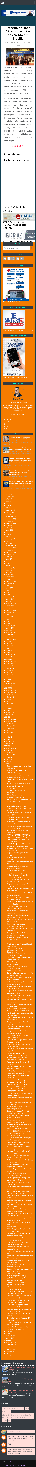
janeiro (10, 512)
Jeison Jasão (18, 399)
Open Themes (20, 1465)
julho (9, 499)
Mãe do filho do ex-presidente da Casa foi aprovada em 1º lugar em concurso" (16, 1416)
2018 (7, 717)
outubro (10, 521)
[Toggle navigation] (32, 2)
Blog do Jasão (11, 1462)
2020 (8, 659)
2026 (8, 494)
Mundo (6, 428)
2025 (8, 514)
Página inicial (8, 419)
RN (5, 424)
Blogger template (8, 1465)
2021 (8, 630)
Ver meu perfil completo (18, 414)
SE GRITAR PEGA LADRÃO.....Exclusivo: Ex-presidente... (16, 790)
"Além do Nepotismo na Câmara (12, 1408)
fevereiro (10, 510)
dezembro (11, 517)
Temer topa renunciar (14, 942)
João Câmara (9, 422)
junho (9, 501)
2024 (8, 543)
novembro (11, 519)
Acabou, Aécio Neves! (15, 971)
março (9, 508)
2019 (8, 688)
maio (9, 503)
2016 (8, 1340)
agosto (10, 497)
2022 (8, 601)
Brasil (6, 426)
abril (9, 505)
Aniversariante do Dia (14, 1227)
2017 (7, 746)
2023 (8, 572)
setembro (11, 523)
